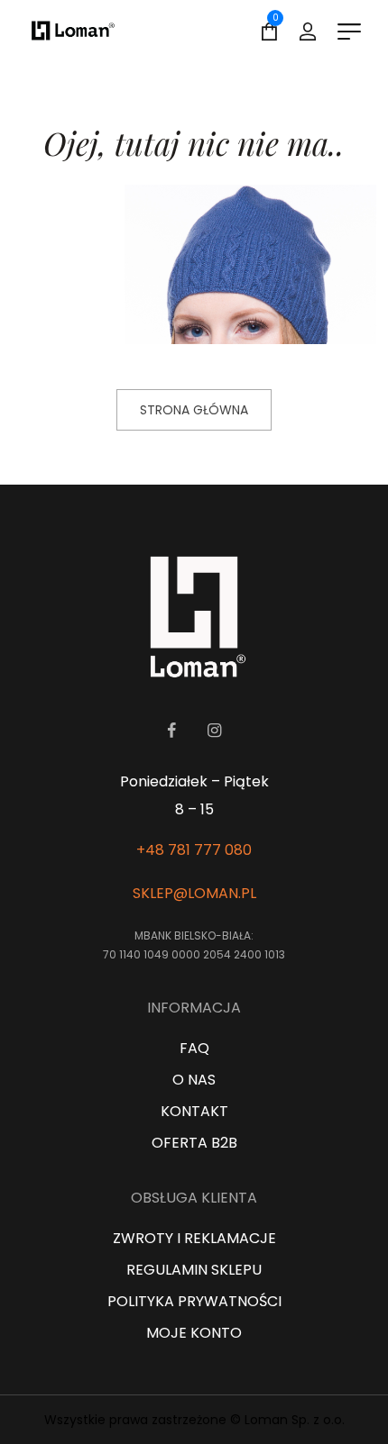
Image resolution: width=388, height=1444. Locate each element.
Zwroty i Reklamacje (194, 1238)
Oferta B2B (194, 1142)
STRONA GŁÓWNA (194, 410)
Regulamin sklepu (194, 1269)
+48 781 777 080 (194, 850)
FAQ (194, 1048)
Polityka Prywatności (194, 1301)
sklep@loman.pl (194, 893)
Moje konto (194, 1332)
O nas (194, 1079)
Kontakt (194, 1111)
